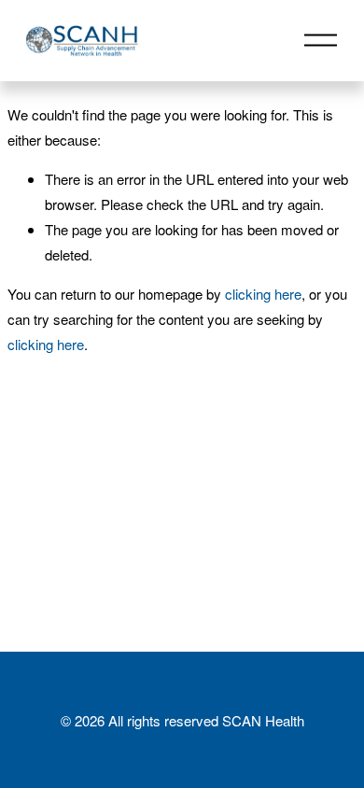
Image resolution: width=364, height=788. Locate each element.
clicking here (263, 293)
